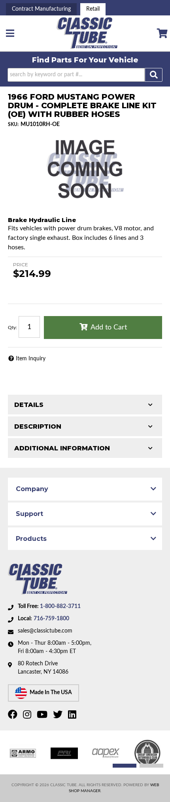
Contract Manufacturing (41, 9)
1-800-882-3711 (60, 606)
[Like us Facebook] (13, 716)
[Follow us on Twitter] (58, 716)
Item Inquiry (30, 358)
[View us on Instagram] (28, 716)
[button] (85, 75)
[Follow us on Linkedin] (73, 716)
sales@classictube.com (45, 631)
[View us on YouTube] (43, 716)
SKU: (13, 124)
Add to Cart (109, 327)
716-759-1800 (51, 618)
